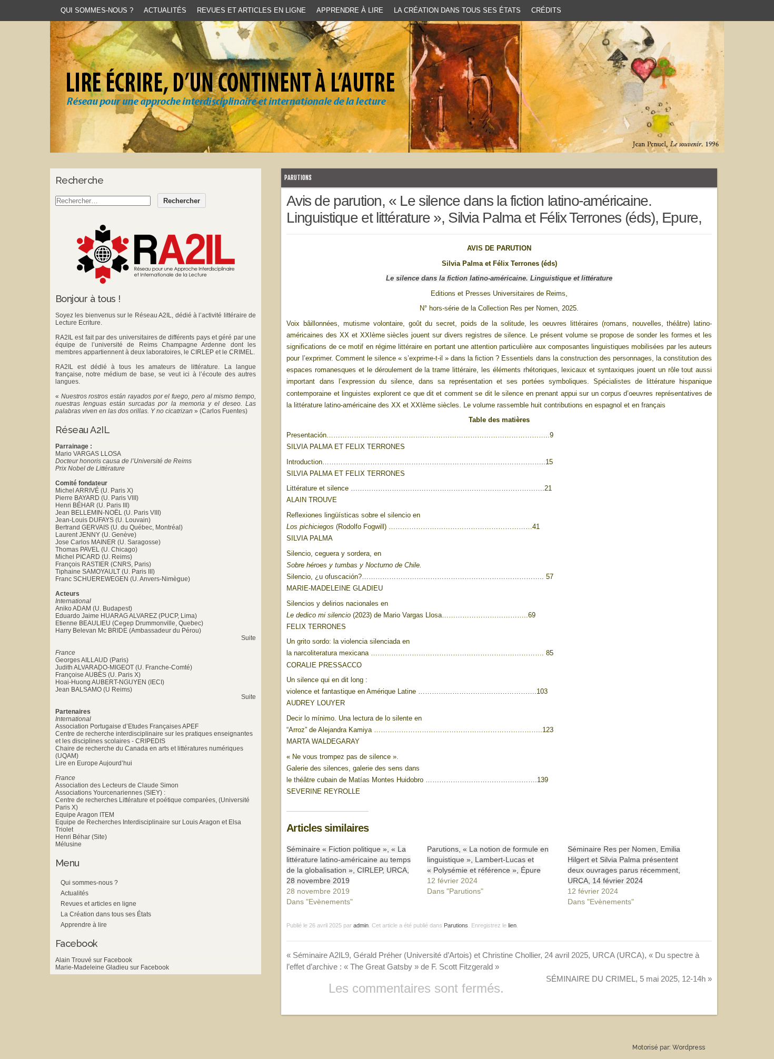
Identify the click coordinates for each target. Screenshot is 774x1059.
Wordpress (688, 1047)
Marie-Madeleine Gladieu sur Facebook (112, 967)
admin (361, 925)
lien (512, 925)
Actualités (165, 10)
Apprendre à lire (349, 10)
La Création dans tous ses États (457, 10)
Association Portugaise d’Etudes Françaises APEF (127, 726)
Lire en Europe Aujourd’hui (93, 763)
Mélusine (68, 844)
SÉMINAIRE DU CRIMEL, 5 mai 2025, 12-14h (629, 978)
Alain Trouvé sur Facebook (93, 960)
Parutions (298, 178)
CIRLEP (202, 352)
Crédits (546, 10)
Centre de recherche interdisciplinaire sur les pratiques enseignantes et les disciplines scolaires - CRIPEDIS (154, 737)
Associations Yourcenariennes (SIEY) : (110, 792)
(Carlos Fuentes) (223, 411)
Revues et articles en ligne (251, 10)
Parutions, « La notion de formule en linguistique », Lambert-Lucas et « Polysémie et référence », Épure (488, 859)
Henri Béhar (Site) (81, 837)
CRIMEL (241, 352)
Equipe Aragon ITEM (84, 814)
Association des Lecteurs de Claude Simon (116, 785)
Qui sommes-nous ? (97, 10)
